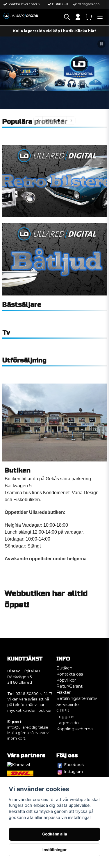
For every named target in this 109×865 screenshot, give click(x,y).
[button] (101, 44)
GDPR (62, 710)
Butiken (64, 668)
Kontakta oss (69, 674)
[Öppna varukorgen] (88, 17)
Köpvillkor (66, 680)
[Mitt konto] (77, 17)
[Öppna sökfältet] (66, 17)
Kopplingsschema (74, 728)
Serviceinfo (67, 704)
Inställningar (54, 849)
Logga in (65, 716)
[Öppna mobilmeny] (100, 17)
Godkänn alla (54, 834)
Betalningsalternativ (76, 698)
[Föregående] (38, 120)
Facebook (74, 764)
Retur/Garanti (69, 686)
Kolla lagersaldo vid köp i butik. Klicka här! (54, 31)
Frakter (63, 692)
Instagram (73, 771)
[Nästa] (71, 120)
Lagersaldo (67, 722)
